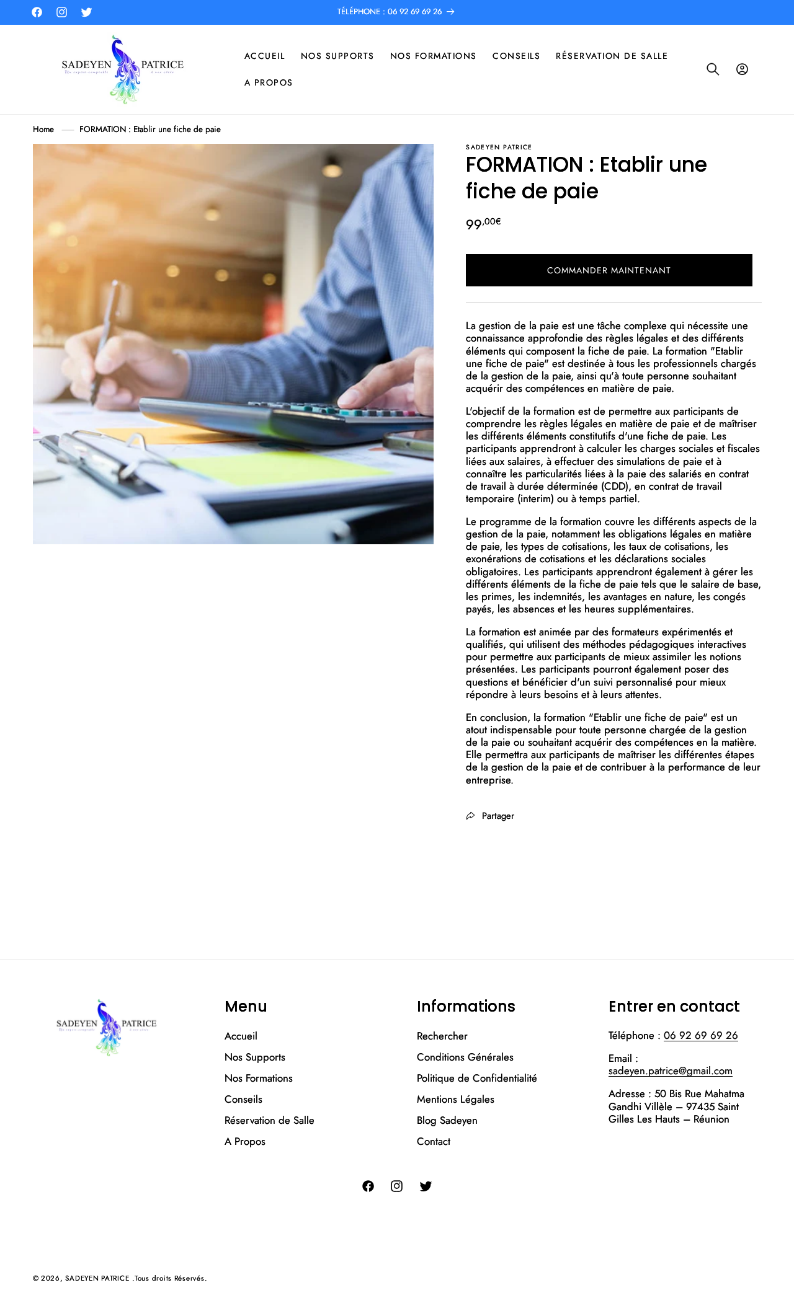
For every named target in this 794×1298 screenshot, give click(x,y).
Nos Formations (259, 1078)
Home (43, 129)
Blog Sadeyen (447, 1120)
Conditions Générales (465, 1056)
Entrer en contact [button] (674, 1006)
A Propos (245, 1141)
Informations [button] (466, 1006)
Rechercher (442, 1036)
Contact (433, 1141)
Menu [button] (246, 1006)
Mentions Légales (455, 1099)
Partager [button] (498, 815)
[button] (713, 69)
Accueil (241, 1036)
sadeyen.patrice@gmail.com (671, 1070)
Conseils (243, 1099)
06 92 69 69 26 (701, 1035)
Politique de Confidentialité (477, 1078)
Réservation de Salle (269, 1120)
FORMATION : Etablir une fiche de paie (150, 129)
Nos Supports (255, 1056)
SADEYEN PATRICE (97, 1278)
